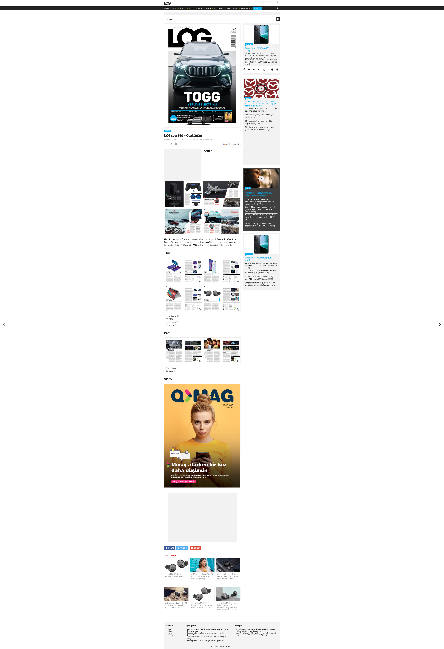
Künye (169, 629)
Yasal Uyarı (171, 635)
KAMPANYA (245, 8)
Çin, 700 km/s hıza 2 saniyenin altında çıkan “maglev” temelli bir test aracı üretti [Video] (260, 209)
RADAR (192, 8)
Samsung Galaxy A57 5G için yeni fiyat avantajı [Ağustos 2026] (206, 641)
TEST (175, 8)
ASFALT (183, 8)
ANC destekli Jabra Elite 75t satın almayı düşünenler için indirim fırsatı (176, 605)
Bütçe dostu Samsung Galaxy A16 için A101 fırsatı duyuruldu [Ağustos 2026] (260, 284)
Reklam (170, 631)
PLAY (200, 8)
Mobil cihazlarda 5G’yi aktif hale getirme (248, 631)
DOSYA (208, 8)
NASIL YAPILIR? (232, 8)
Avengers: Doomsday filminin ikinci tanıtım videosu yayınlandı (259, 194)
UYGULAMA (218, 8)
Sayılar (169, 19)
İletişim (170, 633)
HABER (166, 8)
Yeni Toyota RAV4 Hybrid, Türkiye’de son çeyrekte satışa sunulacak (261, 110)
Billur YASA (168, 140)
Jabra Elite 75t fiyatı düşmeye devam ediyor (174, 575)
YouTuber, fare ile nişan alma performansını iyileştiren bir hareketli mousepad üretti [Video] (260, 202)
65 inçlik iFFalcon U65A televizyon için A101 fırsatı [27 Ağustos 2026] (260, 272)
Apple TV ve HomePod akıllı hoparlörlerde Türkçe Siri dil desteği (256, 633)
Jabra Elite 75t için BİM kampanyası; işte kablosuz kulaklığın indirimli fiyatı (201, 605)
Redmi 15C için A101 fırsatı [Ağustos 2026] (259, 49)
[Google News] (231, 144)
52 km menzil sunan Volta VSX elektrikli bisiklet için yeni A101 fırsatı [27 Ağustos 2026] (261, 62)
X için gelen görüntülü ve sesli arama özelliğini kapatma (253, 635)
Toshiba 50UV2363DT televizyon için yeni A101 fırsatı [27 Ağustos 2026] (259, 278)
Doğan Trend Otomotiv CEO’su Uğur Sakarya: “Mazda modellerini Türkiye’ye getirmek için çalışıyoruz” (260, 55)
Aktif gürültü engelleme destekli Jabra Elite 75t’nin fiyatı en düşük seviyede (227, 576)
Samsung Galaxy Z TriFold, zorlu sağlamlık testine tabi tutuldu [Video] (260, 225)
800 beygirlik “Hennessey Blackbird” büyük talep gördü (259, 122)
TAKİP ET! (257, 8)
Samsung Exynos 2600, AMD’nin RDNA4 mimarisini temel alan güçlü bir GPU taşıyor (261, 217)
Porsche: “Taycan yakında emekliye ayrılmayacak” (259, 116)
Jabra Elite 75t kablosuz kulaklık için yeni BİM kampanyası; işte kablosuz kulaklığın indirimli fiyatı (227, 606)
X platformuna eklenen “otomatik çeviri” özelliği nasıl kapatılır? (255, 629)
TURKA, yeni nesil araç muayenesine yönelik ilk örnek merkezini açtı (259, 128)
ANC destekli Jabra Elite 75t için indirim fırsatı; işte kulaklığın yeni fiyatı (202, 576)
